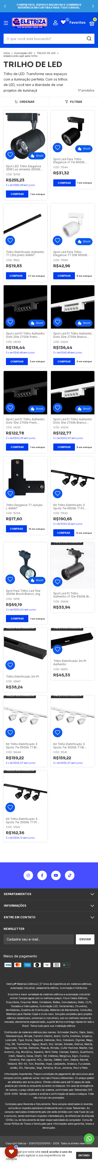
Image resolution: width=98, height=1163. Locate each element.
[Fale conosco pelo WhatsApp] (89, 1138)
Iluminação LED (23, 53)
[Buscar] (89, 38)
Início (7, 53)
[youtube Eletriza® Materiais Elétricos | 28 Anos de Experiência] (56, 875)
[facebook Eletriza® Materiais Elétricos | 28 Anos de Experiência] (42, 875)
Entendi (84, 1155)
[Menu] (7, 23)
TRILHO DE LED (46, 53)
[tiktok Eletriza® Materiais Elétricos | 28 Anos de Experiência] (69, 875)
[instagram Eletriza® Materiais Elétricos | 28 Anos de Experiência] (28, 875)
